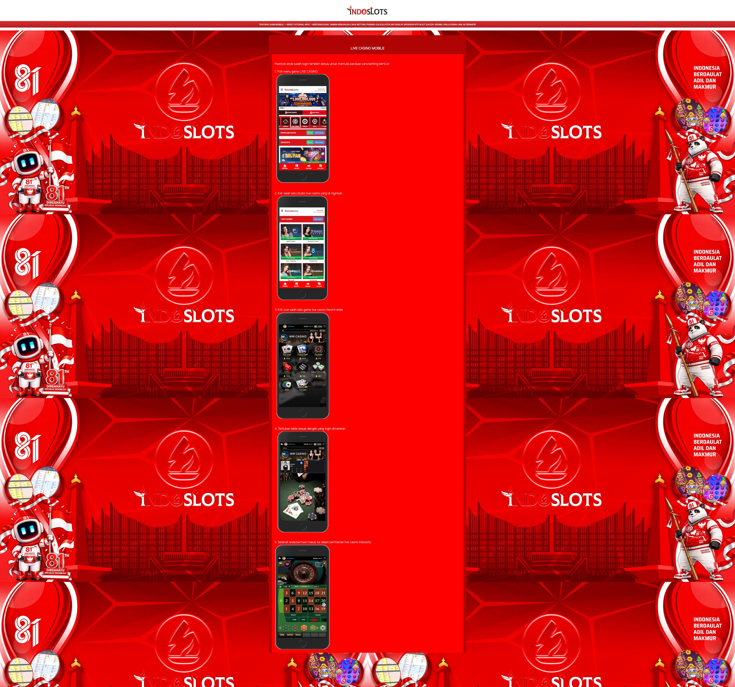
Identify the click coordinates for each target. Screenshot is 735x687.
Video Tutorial (295, 24)
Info (307, 24)
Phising (371, 24)
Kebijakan (343, 24)
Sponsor (409, 24)
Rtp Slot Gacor (424, 24)
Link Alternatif (466, 24)
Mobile (279, 24)
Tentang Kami (267, 24)
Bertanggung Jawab (324, 24)
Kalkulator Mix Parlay (389, 24)
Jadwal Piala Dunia (445, 24)
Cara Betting (358, 24)
